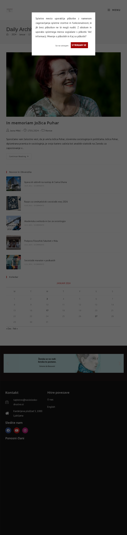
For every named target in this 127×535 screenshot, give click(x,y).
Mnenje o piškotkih (57, 36)
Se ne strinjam (61, 45)
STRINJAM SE (79, 45)
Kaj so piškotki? (78, 36)
